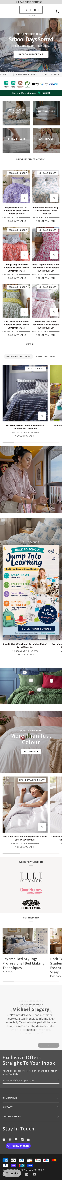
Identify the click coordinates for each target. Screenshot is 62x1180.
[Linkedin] (22, 1139)
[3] (31, 680)
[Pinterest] (10, 1139)
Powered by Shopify (32, 1170)
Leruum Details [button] (12, 1117)
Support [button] (8, 1107)
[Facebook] (4, 1139)
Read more (8, 971)
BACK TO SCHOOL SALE (31, 54)
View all (31, 344)
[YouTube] (28, 1139)
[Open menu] (7, 11)
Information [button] (10, 1098)
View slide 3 (48, 1045)
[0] (51, 681)
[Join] (56, 1080)
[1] (39, 690)
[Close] (54, 551)
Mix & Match (31, 751)
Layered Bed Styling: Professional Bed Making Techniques (24, 963)
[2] (25, 672)
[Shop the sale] (31, 590)
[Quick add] (24, 198)
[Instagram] (16, 1139)
